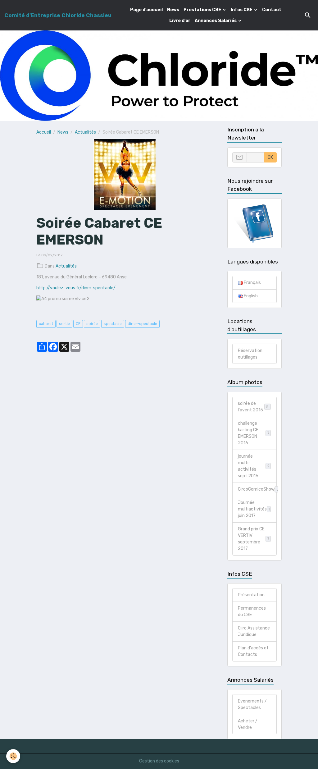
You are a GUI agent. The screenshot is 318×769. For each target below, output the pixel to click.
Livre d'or (179, 20)
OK (270, 157)
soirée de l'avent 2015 (254, 407)
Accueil (43, 132)
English (250, 296)
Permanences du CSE (252, 611)
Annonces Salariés (216, 20)
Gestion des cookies (159, 761)
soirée (92, 324)
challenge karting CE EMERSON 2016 (255, 433)
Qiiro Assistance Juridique (254, 631)
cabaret (46, 324)
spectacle (113, 324)
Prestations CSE (203, 9)
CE (78, 324)
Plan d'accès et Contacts (253, 651)
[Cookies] (13, 756)
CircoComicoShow (257, 489)
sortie (64, 324)
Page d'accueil (146, 9)
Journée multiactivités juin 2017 (255, 509)
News (173, 9)
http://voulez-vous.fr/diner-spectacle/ (76, 288)
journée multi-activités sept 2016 (254, 466)
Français (252, 282)
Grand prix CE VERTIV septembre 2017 (255, 538)
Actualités (85, 132)
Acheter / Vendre (247, 724)
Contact (271, 9)
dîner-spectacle (142, 324)
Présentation (251, 594)
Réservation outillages (250, 354)
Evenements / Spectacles (252, 704)
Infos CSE (242, 9)
